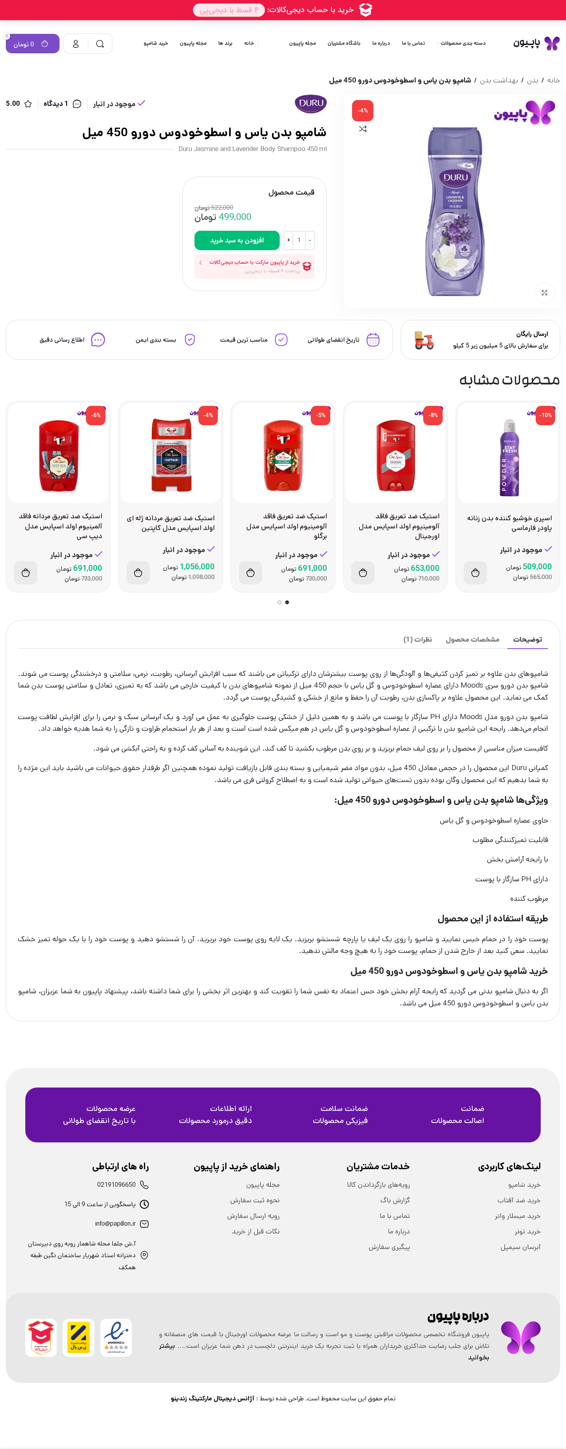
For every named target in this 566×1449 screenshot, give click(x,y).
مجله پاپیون (263, 1185)
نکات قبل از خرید (256, 1231)
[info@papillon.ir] (144, 1224)
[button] (475, 572)
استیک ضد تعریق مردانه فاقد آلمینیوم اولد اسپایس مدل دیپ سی (60, 526)
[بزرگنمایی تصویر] (544, 292)
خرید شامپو (524, 1185)
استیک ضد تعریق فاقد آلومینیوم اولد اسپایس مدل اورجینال (399, 526)
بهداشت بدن (499, 80)
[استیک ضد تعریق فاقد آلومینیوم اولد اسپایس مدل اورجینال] (395, 453)
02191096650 (116, 1185)
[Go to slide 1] (287, 602)
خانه (553, 80)
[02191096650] (144, 1184)
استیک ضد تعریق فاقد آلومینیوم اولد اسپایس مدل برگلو (286, 526)
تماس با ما (395, 1216)
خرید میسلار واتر (518, 1216)
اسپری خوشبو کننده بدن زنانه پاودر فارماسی (509, 523)
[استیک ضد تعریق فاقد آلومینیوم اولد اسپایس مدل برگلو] (283, 453)
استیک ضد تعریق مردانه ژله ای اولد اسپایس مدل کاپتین (171, 523)
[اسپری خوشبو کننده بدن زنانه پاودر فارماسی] (508, 453)
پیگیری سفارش (389, 1247)
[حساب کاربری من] (76, 43)
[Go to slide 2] (279, 602)
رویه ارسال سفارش (253, 1216)
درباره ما (399, 1231)
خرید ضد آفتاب (519, 1200)
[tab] (527, 640)
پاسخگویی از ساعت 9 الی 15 (100, 1204)
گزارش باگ (395, 1200)
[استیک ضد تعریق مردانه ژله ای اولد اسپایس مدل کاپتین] (171, 453)
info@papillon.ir (115, 1223)
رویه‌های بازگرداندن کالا (378, 1185)
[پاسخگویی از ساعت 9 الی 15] (144, 1204)
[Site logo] (536, 43)
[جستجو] (100, 43)
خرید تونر (528, 1231)
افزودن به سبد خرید (237, 240)
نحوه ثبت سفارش (255, 1200)
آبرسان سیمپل (521, 1247)
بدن (532, 80)
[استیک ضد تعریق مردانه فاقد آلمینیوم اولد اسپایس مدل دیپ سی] (58, 453)
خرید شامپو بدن (517, 971)
